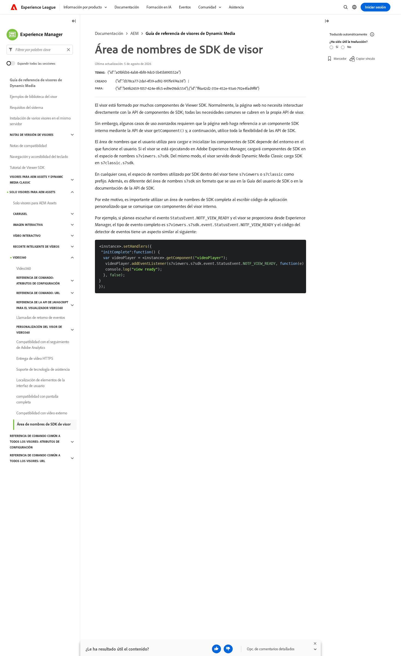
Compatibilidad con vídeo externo (41, 413)
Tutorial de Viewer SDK (27, 167)
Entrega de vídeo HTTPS (34, 358)
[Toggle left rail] (74, 21)
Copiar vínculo (365, 58)
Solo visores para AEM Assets (32, 192)
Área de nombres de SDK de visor (44, 424)
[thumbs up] (216, 649)
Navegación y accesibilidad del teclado (39, 156)
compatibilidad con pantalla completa (37, 399)
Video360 (19, 257)
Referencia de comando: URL (38, 293)
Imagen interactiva (28, 225)
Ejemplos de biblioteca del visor (33, 96)
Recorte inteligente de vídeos (36, 246)
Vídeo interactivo (27, 236)
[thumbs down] (228, 649)
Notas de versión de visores (31, 135)
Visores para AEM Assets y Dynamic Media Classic (36, 179)
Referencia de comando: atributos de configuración (38, 280)
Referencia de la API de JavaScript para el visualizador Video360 (42, 305)
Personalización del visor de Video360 (39, 329)
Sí (337, 47)
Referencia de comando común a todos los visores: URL (35, 458)
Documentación (109, 33)
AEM (134, 33)
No (349, 47)
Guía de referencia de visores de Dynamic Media (190, 33)
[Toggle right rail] (327, 21)
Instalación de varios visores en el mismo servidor (40, 121)
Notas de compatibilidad (28, 145)
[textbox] (40, 50)
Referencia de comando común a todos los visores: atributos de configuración (35, 441)
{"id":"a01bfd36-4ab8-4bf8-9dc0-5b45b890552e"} (144, 72)
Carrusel (20, 214)
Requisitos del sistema (26, 107)
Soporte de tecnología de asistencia (43, 369)
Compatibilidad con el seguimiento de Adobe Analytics (42, 344)
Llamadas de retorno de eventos (40, 317)
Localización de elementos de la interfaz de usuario (40, 383)
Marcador (340, 58)
